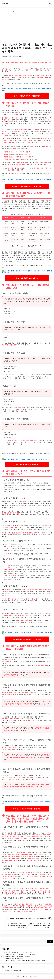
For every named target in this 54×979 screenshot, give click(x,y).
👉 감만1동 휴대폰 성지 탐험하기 (27, 278)
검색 (2, 939)
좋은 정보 (6, 3)
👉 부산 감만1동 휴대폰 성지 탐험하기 (27, 96)
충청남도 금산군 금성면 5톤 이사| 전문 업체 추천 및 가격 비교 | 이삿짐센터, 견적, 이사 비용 (17, 925)
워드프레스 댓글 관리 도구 (14, 970)
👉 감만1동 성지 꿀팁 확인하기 (27, 464)
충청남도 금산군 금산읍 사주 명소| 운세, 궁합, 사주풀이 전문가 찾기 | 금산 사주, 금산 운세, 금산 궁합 (39, 925)
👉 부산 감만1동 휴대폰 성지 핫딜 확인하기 (27, 186)
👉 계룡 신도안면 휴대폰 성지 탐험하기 (27, 639)
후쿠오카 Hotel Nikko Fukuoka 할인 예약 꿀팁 (12, 958)
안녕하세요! (4, 970)
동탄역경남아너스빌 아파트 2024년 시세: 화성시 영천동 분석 (15, 956)
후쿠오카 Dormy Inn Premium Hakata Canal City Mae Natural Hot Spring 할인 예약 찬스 (23, 960)
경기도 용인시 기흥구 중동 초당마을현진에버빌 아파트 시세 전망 (16, 952)
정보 (50, 917)
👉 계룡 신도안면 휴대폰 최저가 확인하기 (27, 808)
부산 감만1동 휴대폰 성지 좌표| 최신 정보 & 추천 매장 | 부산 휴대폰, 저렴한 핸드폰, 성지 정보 (30, 918)
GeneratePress (33, 976)
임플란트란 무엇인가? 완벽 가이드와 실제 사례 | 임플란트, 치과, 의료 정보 (18, 954)
